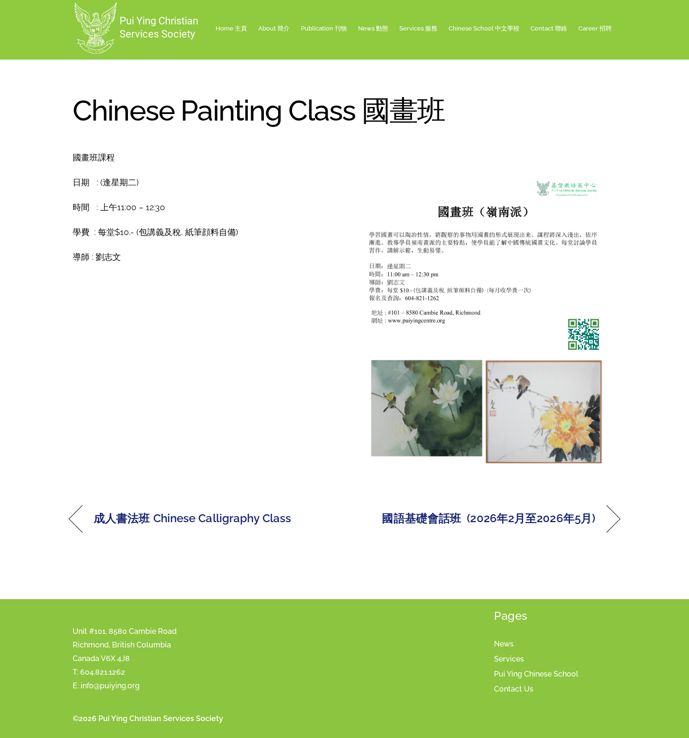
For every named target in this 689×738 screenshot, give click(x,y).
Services (509, 658)
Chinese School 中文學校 (484, 28)
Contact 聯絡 (549, 28)
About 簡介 (274, 28)
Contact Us (513, 689)
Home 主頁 (231, 28)
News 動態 (373, 28)
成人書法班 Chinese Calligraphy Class (192, 518)
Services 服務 (418, 28)
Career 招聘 (595, 28)
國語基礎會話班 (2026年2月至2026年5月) (488, 518)
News (504, 643)
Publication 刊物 (324, 28)
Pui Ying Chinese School (536, 674)
